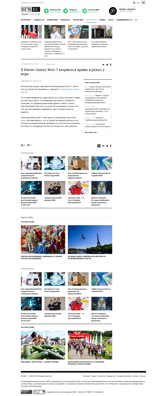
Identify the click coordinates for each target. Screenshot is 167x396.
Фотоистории (27, 222)
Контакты (101, 376)
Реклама (86, 376)
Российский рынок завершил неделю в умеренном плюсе (99, 44)
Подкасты (39, 20)
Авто (111, 20)
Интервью (26, 20)
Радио (93, 376)
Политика (78, 20)
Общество (91, 20)
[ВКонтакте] (103, 64)
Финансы (65, 20)
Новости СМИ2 (27, 217)
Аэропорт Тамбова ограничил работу (96, 118)
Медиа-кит (111, 376)
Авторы (135, 376)
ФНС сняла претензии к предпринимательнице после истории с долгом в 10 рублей (78, 45)
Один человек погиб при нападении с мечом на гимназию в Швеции (97, 89)
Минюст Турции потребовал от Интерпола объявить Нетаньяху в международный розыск (97, 99)
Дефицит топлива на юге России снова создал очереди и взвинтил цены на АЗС (31, 45)
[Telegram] (107, 64)
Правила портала (124, 376)
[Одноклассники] (110, 64)
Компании (52, 20)
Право (103, 20)
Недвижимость (124, 20)
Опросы (143, 376)
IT (136, 20)
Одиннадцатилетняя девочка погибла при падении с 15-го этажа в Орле (97, 110)
